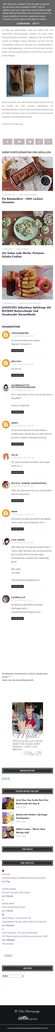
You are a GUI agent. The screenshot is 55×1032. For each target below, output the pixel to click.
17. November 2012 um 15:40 (22, 364)
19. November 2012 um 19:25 (22, 600)
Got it (36, 23)
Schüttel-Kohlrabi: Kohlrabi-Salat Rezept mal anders (24, 878)
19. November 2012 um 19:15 (22, 542)
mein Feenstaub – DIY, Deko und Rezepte (20, 933)
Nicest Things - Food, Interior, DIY (16, 918)
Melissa (16, 362)
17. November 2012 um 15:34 (22, 336)
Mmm (14, 512)
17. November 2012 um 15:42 (22, 390)
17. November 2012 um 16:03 (22, 426)
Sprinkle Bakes (8, 903)
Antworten (17, 350)
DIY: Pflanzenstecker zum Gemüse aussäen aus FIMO (25, 936)
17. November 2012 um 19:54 (22, 486)
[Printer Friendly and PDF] (8, 955)
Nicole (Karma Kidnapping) (29, 483)
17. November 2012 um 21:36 (22, 514)
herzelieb (6, 874)
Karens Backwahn (34, 110)
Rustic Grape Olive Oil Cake (13, 907)
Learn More (23, 23)
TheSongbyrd (20, 333)
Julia (14, 455)
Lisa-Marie (18, 540)
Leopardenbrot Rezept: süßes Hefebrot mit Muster (24, 922)
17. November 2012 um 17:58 (22, 458)
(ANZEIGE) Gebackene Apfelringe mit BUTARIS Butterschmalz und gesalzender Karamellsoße (26, 311)
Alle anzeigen (8, 944)
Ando (14, 423)
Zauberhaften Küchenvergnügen (15, 34)
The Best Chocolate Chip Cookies (16, 893)
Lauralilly (18, 598)
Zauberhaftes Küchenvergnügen (23, 387)
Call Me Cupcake (9, 889)
